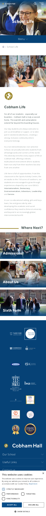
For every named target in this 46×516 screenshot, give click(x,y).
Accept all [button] (12, 505)
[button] (23, 511)
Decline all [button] (33, 505)
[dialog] (23, 493)
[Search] (35, 3)
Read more (33, 484)
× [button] (43, 473)
